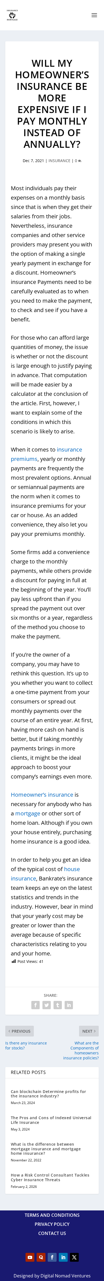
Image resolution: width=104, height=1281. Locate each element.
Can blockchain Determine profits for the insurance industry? (48, 1094)
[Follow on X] (74, 1257)
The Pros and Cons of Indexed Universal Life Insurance (51, 1120)
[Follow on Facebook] (52, 1257)
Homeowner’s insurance (42, 794)
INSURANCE (59, 160)
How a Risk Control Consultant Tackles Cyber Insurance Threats (50, 1177)
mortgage (27, 813)
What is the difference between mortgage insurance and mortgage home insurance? (46, 1149)
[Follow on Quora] (41, 1257)
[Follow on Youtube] (30, 1257)
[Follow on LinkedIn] (63, 1257)
